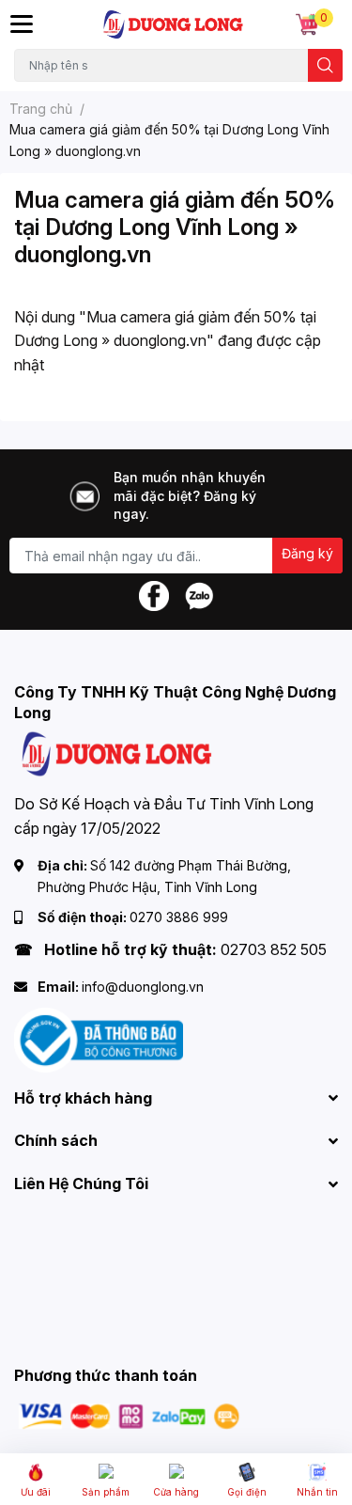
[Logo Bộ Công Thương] (98, 1038)
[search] (325, 65)
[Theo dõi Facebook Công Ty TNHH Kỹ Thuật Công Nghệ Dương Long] (154, 595)
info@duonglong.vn (143, 987)
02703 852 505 (274, 949)
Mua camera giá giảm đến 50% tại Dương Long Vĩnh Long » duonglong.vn (174, 227)
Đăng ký (307, 553)
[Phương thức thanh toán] (129, 1415)
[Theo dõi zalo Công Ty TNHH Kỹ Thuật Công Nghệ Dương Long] (199, 595)
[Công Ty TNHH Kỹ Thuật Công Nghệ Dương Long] (174, 24)
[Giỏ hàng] (307, 24)
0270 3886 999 (179, 917)
